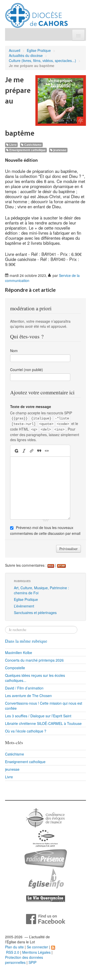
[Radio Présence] (45, 857)
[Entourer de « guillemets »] (47, 450)
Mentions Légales (36, 952)
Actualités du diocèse (26, 55)
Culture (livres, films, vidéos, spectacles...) (42, 60)
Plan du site (14, 946)
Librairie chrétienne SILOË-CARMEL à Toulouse (43, 723)
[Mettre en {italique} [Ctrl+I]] (24, 450)
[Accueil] (36, 13)
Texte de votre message (30, 406)
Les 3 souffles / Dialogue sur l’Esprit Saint (38, 715)
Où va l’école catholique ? (25, 731)
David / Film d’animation (24, 687)
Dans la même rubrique (26, 641)
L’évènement (24, 605)
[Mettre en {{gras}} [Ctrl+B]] (16, 450)
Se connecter (37, 946)
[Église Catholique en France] (45, 817)
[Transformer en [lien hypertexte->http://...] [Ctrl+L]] (31, 450)
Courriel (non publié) (26, 369)
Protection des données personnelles (24, 960)
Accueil (14, 50)
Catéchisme (33, 145)
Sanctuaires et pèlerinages (35, 612)
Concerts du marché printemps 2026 (34, 660)
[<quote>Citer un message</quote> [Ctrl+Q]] (39, 450)
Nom (14, 350)
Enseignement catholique (27, 150)
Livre (13, 145)
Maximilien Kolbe (18, 652)
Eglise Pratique (39, 50)
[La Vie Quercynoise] (45, 898)
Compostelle (15, 667)
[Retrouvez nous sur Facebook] (45, 918)
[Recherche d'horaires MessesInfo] (45, 878)
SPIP (32, 962)
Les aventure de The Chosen (28, 695)
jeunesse (59, 150)
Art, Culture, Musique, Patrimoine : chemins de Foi (41, 590)
